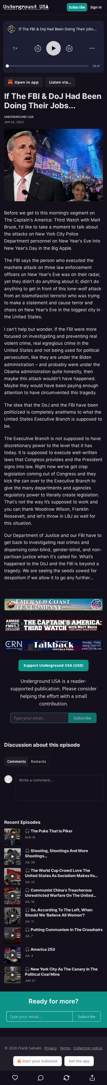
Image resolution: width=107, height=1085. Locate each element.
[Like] (15, 1078)
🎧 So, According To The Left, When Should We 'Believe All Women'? (58, 912)
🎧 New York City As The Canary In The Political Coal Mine (61, 972)
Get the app (79, 1061)
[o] (12, 837)
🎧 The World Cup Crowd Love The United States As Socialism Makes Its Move (60, 873)
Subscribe (77, 7)
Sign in (96, 7)
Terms (65, 1048)
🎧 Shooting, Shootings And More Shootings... (56, 853)
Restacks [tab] (38, 761)
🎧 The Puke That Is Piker (48, 830)
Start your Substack (40, 1061)
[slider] (48, 66)
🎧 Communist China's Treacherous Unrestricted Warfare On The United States (59, 893)
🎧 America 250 (40, 949)
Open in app (27, 82)
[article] (53, 836)
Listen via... (60, 82)
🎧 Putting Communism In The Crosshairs (64, 929)
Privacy (50, 1048)
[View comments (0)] (41, 1078)
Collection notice (87, 1048)
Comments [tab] (16, 761)
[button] (15, 48)
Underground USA (19, 117)
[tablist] (26, 761)
